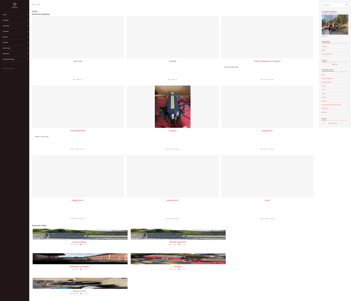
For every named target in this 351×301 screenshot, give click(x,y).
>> (341, 123)
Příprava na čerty (79, 291)
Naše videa (6, 48)
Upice (323, 75)
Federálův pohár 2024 (177, 242)
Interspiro (173, 131)
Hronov (324, 90)
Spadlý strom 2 (78, 200)
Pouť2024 (177, 266)
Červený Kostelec (326, 82)
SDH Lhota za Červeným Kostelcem (331, 105)
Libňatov (324, 97)
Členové (6, 31)
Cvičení (5, 42)
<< (323, 123)
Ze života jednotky (79, 242)
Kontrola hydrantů (78, 131)
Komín (267, 200)
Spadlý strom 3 (173, 200)
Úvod (5, 15)
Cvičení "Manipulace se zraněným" (267, 61)
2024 (335, 123)
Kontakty (6, 53)
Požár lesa (324, 36)
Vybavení (6, 26)
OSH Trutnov (325, 108)
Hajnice (324, 93)
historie (6, 20)
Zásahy (5, 37)
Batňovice (324, 112)
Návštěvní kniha (8, 59)
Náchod (324, 86)
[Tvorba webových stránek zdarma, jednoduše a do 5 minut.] (13, 68)
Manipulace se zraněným (79, 266)
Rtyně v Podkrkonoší (327, 78)
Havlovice (324, 101)
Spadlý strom (267, 131)
